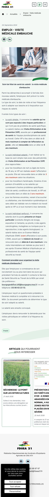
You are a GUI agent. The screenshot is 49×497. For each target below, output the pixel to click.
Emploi (5, 331)
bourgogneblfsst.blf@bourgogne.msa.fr (19, 284)
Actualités (13, 14)
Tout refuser (15, 486)
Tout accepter (15, 482)
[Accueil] (3, 14)
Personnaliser (15, 491)
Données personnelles (33, 484)
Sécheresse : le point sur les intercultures (16, 391)
